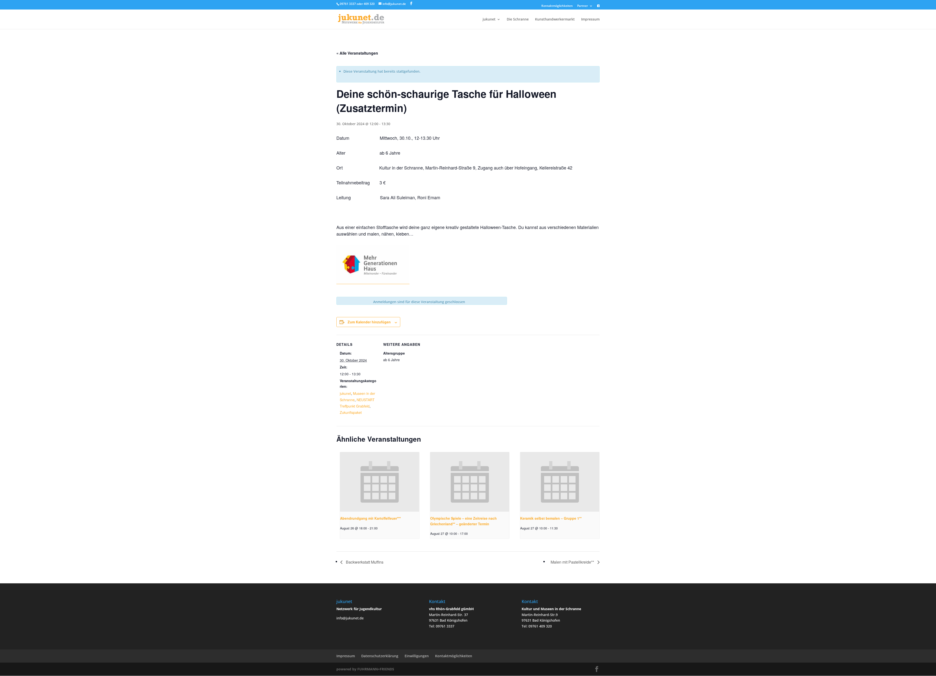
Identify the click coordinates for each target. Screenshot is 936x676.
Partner (582, 6)
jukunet (489, 19)
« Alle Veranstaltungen (357, 53)
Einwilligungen (417, 656)
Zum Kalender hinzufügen (369, 321)
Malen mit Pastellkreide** (573, 562)
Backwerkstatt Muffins (364, 562)
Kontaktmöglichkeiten (557, 6)
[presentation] (379, 482)
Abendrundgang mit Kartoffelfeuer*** (370, 518)
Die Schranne (518, 19)
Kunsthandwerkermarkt (555, 19)
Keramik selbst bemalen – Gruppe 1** (551, 518)
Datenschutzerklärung (379, 656)
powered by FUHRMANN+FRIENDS (365, 669)
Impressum (590, 19)
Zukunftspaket (351, 412)
